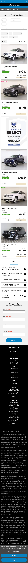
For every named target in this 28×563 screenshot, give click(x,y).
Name (7, 309)
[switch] (26, 1)
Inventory (13, 347)
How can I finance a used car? (11, 279)
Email (7, 316)
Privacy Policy (16, 551)
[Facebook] (11, 383)
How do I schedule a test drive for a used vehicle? (12, 296)
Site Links (13, 351)
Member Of (13, 355)
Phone (4, 324)
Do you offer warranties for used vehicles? (11, 290)
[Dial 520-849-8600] (4, 1)
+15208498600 (14, 368)
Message (7, 331)
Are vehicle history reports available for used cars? (12, 274)
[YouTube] (16, 383)
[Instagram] (14, 383)
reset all (10, 24)
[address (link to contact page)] (1, 1)
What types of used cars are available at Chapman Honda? (10, 268)
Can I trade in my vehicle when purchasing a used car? (11, 285)
